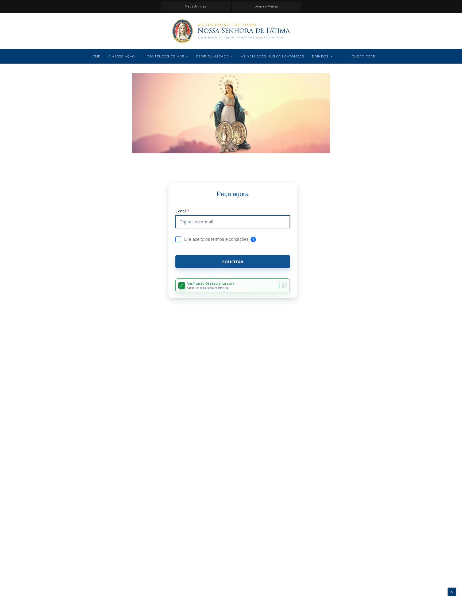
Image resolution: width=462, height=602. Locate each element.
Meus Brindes (195, 6)
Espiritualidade (212, 56)
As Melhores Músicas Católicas (272, 56)
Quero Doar (364, 56)
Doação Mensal (267, 6)
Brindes (320, 56)
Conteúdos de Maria (167, 56)
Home (95, 56)
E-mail (182, 211)
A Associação (121, 56)
